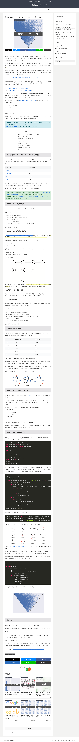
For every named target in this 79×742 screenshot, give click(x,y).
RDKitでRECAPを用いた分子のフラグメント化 (19, 88)
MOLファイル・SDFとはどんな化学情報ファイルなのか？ (19, 235)
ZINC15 (7, 176)
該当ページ (32, 395)
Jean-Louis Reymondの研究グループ (27, 100)
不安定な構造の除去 (23, 141)
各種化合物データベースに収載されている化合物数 (28, 134)
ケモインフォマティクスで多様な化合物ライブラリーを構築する (24, 77)
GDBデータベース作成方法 (23, 136)
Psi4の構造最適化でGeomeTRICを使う (64, 27)
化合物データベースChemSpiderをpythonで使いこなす (31, 196)
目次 (26, 131)
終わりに (20, 149)
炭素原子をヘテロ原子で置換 (25, 140)
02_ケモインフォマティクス (10, 654)
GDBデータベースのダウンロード (25, 145)
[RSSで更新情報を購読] (29, 669)
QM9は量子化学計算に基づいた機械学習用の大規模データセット (28, 649)
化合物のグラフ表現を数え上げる (26, 138)
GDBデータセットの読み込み (24, 147)
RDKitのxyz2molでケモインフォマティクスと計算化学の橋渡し (64, 37)
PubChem (7, 170)
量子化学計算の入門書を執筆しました (64, 29)
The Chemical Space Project (12, 126)
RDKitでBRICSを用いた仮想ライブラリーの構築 (20, 90)
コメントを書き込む (28, 728)
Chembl (7, 179)
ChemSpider (8, 173)
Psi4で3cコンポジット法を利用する (63, 24)
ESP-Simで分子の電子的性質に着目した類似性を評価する (64, 33)
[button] (47, 50)
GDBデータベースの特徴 (23, 143)
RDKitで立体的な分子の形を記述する (17, 546)
